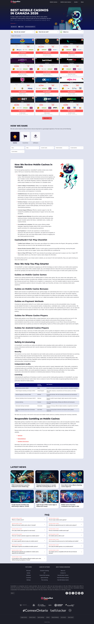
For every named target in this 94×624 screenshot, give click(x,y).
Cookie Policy (47, 622)
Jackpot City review (22, 74)
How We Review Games (63, 580)
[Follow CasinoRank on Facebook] (67, 593)
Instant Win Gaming (44, 575)
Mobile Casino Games (66, 2)
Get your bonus (22, 52)
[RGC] (50, 605)
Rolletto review (71, 54)
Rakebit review (22, 93)
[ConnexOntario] (35, 610)
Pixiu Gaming (44, 580)
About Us (63, 570)
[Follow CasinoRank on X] (73, 593)
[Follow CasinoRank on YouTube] (76, 593)
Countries (28, 577)
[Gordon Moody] (58, 605)
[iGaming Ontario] (69, 605)
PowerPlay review (71, 74)
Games (28, 573)
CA (11, 593)
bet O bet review (47, 74)
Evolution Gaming (44, 570)
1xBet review (47, 93)
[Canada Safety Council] (33, 605)
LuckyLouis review (22, 54)
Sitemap (29, 580)
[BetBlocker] (58, 610)
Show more (46, 118)
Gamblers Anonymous (23, 441)
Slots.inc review (71, 93)
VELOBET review (71, 113)
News (82, 2)
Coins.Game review (47, 54)
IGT (44, 573)
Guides (76, 2)
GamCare (20, 435)
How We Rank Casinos (63, 575)
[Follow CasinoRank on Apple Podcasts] (82, 593)
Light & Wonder (44, 577)
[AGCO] (25, 605)
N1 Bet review (22, 113)
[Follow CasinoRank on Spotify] (79, 593)
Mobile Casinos (53, 2)
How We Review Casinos (63, 577)
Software (28, 575)
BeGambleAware (22, 438)
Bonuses (28, 570)
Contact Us (63, 573)
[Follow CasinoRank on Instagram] (70, 593)
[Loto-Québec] (42, 605)
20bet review (47, 113)
